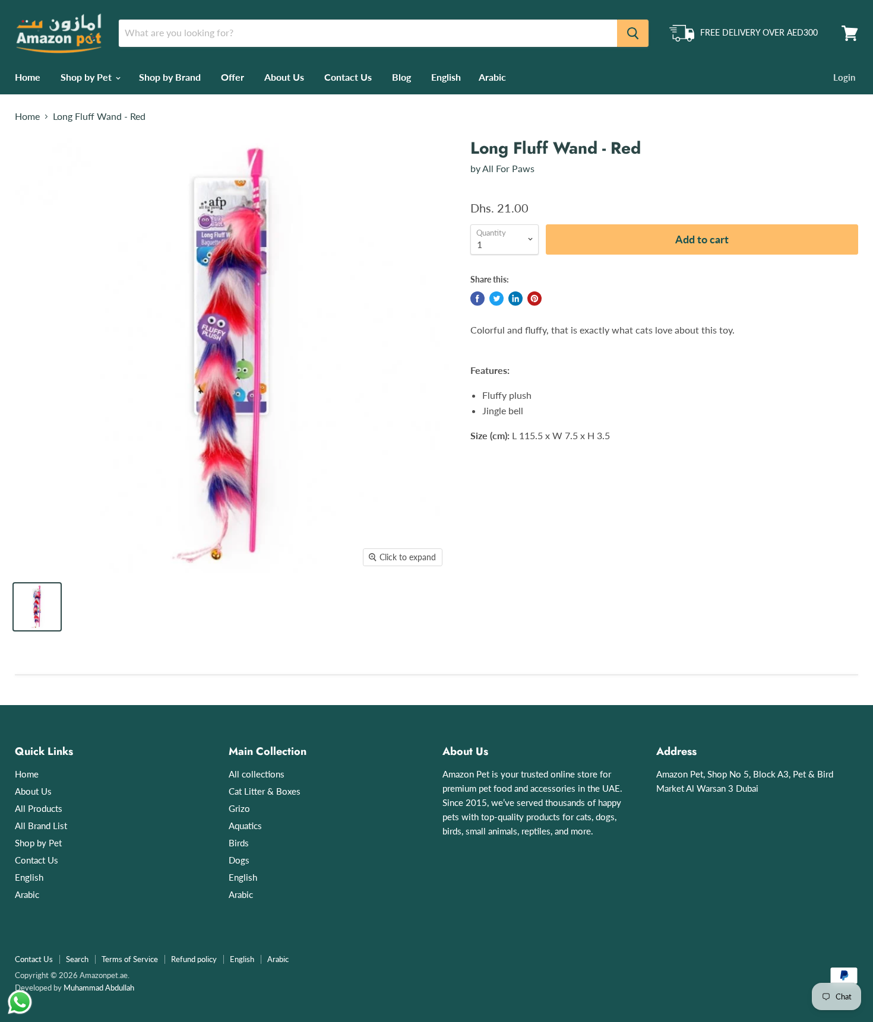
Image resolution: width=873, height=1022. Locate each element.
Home (27, 76)
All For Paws (508, 168)
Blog (401, 76)
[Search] (633, 33)
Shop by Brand (170, 76)
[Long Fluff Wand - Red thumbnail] (37, 606)
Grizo (239, 808)
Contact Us (348, 76)
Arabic (492, 76)
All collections (256, 774)
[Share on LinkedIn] (515, 298)
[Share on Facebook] (477, 298)
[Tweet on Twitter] (496, 298)
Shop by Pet (87, 76)
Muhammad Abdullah (99, 987)
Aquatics (245, 825)
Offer (232, 76)
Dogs (239, 860)
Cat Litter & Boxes (265, 791)
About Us (284, 76)
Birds (239, 842)
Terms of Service (130, 959)
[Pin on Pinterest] (534, 298)
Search (77, 959)
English (446, 76)
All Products (38, 808)
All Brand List (41, 825)
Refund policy (194, 959)
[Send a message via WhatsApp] (20, 1002)
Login (844, 77)
